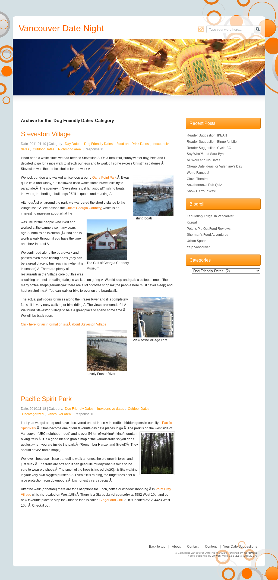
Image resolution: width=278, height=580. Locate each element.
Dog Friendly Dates (98, 144)
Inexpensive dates (110, 409)
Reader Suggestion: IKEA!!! (207, 135)
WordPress (250, 552)
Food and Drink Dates (132, 144)
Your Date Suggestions (240, 546)
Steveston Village (46, 134)
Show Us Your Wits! (201, 191)
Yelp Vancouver (198, 247)
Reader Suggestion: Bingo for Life (212, 142)
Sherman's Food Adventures (207, 235)
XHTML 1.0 (250, 555)
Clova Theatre (197, 179)
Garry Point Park (104, 177)
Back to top (157, 546)
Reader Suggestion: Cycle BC (209, 148)
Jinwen (216, 555)
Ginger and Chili (111, 500)
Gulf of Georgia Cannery (83, 208)
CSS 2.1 (234, 555)
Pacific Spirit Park (46, 398)
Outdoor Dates (43, 149)
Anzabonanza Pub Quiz (204, 185)
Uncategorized (33, 414)
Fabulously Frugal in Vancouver (210, 216)
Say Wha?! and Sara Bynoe (207, 154)
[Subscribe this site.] (201, 29)
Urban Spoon (197, 241)
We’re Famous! (198, 173)
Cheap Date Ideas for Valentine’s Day (214, 166)
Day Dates (72, 144)
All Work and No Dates (203, 160)
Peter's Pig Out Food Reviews (208, 229)
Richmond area (69, 149)
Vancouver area (59, 414)
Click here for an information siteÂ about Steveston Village (63, 324)
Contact (192, 546)
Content (211, 546)
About (176, 546)
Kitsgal (192, 222)
